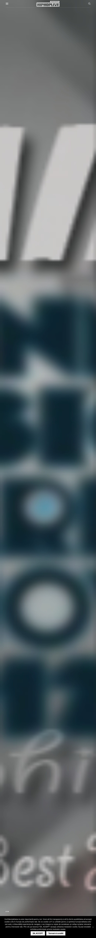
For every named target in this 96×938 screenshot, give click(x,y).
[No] (93, 927)
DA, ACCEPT (38, 933)
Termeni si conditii (55, 933)
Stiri (7, 911)
